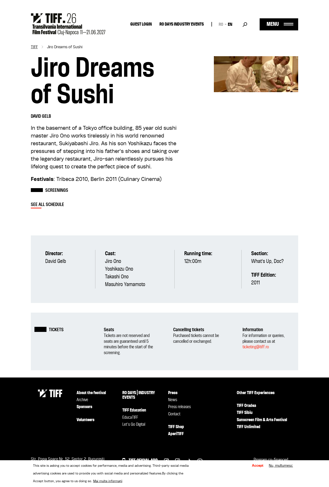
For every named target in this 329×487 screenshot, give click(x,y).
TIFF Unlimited (248, 427)
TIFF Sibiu (244, 413)
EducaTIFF (130, 417)
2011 (255, 283)
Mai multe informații (107, 481)
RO (221, 25)
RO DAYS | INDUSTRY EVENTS (138, 395)
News (172, 400)
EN (230, 25)
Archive (82, 400)
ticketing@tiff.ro (256, 347)
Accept (257, 465)
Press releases (179, 407)
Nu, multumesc (281, 465)
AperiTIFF (176, 434)
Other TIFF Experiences (256, 393)
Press (173, 393)
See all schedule (47, 205)
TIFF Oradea (246, 406)
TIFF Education (134, 410)
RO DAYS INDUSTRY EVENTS (181, 24)
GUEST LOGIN (141, 24)
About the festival (91, 393)
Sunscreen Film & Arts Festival (262, 420)
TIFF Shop (176, 427)
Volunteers (85, 420)
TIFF (34, 47)
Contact (174, 414)
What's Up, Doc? (267, 261)
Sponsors (84, 407)
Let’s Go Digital (133, 424)
